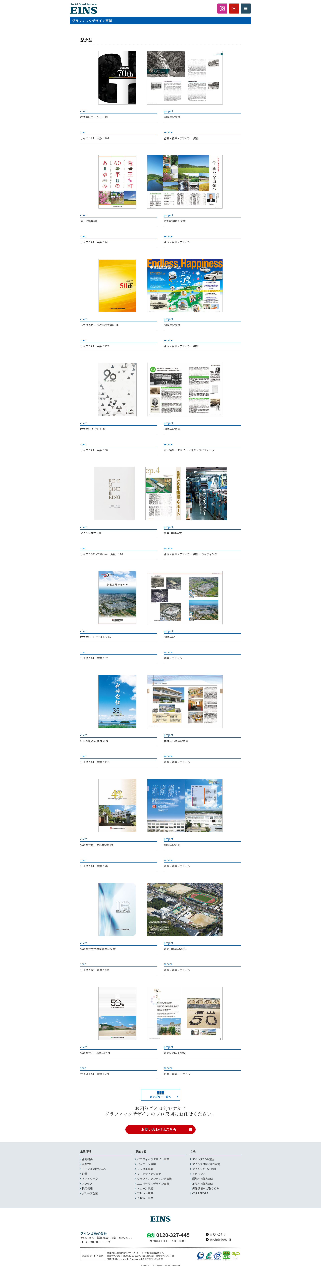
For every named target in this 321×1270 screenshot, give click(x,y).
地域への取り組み (203, 1184)
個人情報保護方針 (220, 1240)
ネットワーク (90, 1179)
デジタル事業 (145, 1169)
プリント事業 (145, 1193)
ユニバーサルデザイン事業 (153, 1184)
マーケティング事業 (149, 1174)
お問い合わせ (218, 1234)
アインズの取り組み (94, 1169)
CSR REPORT (200, 1193)
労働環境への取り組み (205, 1188)
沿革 (84, 1174)
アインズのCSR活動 (204, 1169)
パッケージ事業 (146, 1164)
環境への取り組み (203, 1179)
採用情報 (87, 1188)
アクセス (87, 1184)
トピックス (199, 1174)
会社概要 (87, 1159)
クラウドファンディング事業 (154, 1179)
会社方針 (87, 1164)
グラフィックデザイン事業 (153, 1159)
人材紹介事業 (145, 1198)
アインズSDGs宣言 (203, 1159)
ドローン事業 (145, 1188)
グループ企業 (90, 1193)
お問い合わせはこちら (158, 1129)
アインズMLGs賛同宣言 (206, 1164)
